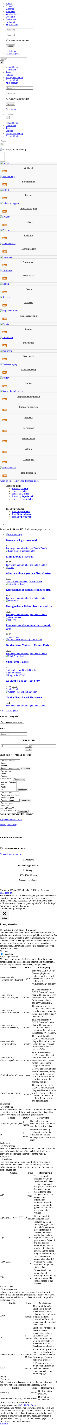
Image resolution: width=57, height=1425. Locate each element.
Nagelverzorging (28, 316)
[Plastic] (8, 787)
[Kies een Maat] (8, 803)
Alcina (28, 449)
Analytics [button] (4, 1156)
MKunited (28, 428)
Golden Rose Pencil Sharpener (24, 697)
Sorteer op (20, 488)
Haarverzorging (28, 369)
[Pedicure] (10, 766)
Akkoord (4, 1423)
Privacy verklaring (8, 824)
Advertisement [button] (6, 1286)
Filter (28, 749)
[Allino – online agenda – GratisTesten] (31, 567)
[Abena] (6, 774)
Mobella (29, 417)
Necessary (8, 954)
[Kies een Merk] (6, 771)
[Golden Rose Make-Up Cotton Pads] (31, 639)
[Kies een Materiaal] (8, 782)
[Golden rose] (6, 779)
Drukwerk (28, 275)
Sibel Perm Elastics (17, 661)
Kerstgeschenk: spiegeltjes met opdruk (28, 589)
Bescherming (28, 181)
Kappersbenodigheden (28, 396)
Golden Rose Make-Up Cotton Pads (27, 645)
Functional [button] (5, 1104)
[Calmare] (6, 776)
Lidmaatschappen (28, 208)
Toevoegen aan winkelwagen (19, 548)
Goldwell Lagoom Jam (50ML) (24, 680)
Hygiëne (29, 222)
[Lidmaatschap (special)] (31, 551)
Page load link (6, 893)
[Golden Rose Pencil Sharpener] (31, 692)
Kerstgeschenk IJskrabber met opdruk (29, 606)
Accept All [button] (20, 908)
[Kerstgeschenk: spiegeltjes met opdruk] (31, 584)
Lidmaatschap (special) (19, 556)
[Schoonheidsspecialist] (10, 768)
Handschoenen (28, 473)
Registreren (11, 51)
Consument (28, 262)
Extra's (28, 195)
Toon (21, 511)
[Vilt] (8, 789)
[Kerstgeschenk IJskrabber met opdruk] (31, 600)
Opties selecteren (13, 670)
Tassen (28, 289)
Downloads (28, 342)
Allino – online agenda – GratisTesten (28, 573)
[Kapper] (10, 763)
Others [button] (3, 1376)
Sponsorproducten (28, 407)
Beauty (28, 329)
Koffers (28, 383)
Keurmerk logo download (21, 540)
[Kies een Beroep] (10, 761)
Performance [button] (6, 1143)
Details (36, 548)
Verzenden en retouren (10, 854)
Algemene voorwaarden (11, 819)
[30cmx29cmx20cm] (8, 808)
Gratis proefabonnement (17, 581)
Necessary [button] (5, 951)
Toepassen (25, 768)
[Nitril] (8, 784)
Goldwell (28, 168)
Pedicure (28, 235)
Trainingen (28, 459)
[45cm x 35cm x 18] (8, 811)
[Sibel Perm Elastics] (31, 656)
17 (7, 710)
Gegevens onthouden (19, 40)
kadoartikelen (28, 438)
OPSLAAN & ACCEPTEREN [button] (14, 1402)
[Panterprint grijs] (9, 800)
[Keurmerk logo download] (31, 534)
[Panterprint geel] (9, 797)
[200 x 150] (8, 806)
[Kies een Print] (9, 792)
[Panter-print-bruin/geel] (9, 795)
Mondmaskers (28, 249)
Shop (4, 171)
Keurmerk (28, 356)
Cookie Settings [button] (7, 908)
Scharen (28, 302)
